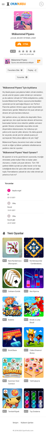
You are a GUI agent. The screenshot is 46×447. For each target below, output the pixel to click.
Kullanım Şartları (27, 423)
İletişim (15, 423)
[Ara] (41, 4)
